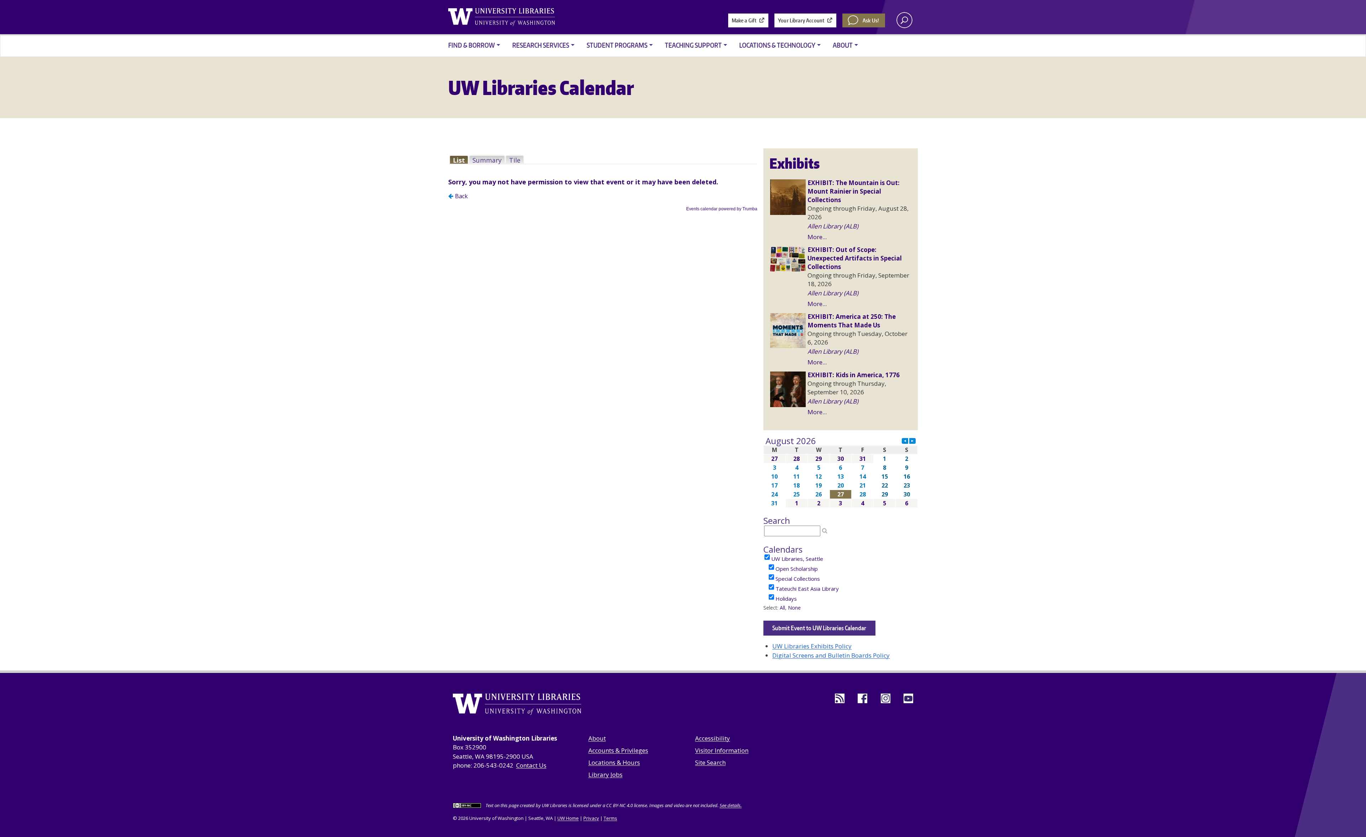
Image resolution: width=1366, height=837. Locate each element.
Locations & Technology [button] (777, 45)
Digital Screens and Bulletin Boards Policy (831, 655)
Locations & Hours (614, 762)
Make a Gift (744, 20)
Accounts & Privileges (618, 750)
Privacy (591, 818)
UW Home (568, 818)
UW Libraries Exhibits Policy (812, 646)
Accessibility (712, 738)
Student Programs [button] (617, 45)
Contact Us (531, 765)
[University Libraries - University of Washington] (501, 17)
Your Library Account (801, 20)
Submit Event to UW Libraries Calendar (819, 628)
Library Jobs (605, 774)
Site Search (710, 762)
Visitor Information (721, 750)
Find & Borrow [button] (471, 45)
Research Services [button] (540, 45)
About (597, 738)
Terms (610, 818)
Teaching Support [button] (693, 45)
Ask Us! (871, 20)
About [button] (843, 45)
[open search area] (904, 20)
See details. (731, 805)
